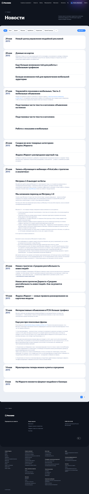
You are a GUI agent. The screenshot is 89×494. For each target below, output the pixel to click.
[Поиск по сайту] (67, 2)
